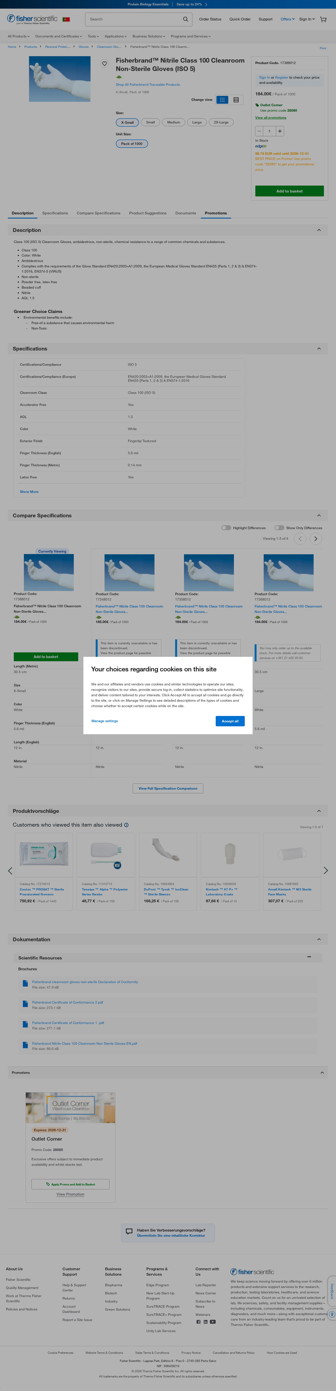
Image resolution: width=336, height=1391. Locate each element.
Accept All (230, 721)
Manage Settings (105, 721)
